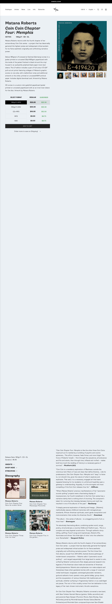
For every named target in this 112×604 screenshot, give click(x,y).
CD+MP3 (16, 112)
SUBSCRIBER (44, 97)
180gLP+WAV (16, 107)
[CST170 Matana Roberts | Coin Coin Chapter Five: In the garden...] (40, 520)
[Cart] (106, 9)
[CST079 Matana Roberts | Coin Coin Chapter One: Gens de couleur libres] (15, 488)
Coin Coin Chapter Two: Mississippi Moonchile (38, 504)
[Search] (98, 9)
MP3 (16, 116)
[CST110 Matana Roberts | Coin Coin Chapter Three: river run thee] (15, 520)
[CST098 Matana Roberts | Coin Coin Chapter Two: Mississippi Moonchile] (40, 488)
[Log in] (102, 9)
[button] (58, 46)
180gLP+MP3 (16, 102)
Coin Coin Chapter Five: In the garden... (39, 535)
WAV (16, 121)
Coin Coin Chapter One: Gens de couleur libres (13, 503)
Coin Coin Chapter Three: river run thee (14, 535)
